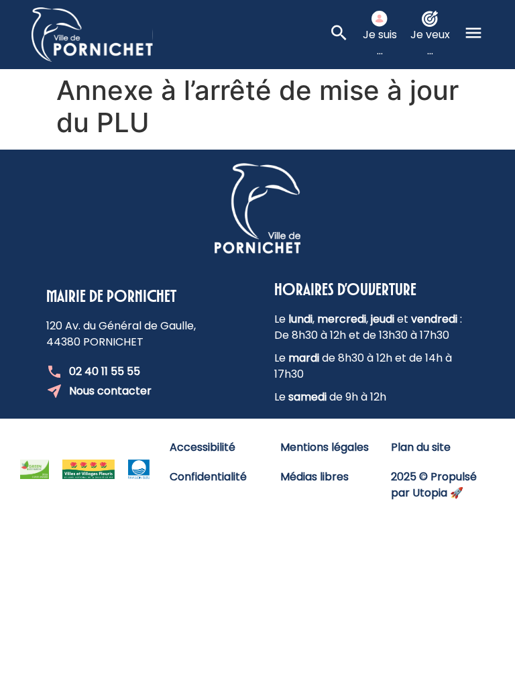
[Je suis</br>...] (379, 19)
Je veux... (430, 42)
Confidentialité (208, 476)
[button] (473, 35)
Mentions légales (324, 447)
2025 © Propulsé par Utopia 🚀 (434, 484)
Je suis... (380, 42)
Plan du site (421, 447)
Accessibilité (202, 447)
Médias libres (314, 476)
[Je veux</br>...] (430, 19)
